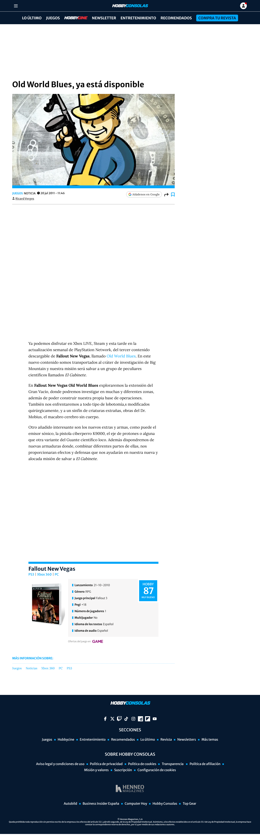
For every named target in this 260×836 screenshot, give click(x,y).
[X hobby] (112, 718)
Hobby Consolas (165, 804)
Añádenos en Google (146, 194)
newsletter (104, 18)
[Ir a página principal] (130, 6)
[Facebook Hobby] (105, 718)
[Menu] (15, 5)
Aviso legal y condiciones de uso (60, 764)
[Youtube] (154, 718)
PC (57, 575)
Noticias (31, 668)
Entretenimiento (138, 18)
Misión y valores (96, 770)
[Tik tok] (126, 718)
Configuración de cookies (157, 770)
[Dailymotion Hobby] (140, 718)
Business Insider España (101, 804)
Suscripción (123, 770)
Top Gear (189, 804)
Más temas (210, 740)
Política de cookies (142, 764)
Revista (166, 740)
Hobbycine (73, 18)
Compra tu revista (217, 18)
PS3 (31, 575)
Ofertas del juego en (79, 641)
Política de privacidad (106, 764)
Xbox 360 (44, 575)
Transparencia (173, 764)
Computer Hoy (136, 804)
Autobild (70, 804)
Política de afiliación (205, 764)
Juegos (53, 18)
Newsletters (186, 740)
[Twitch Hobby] (119, 718)
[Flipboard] (147, 718)
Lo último (31, 18)
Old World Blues (121, 356)
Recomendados (176, 18)
